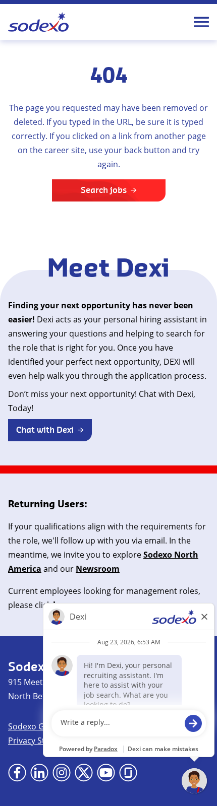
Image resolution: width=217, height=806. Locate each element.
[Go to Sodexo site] (38, 22)
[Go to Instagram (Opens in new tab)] (61, 773)
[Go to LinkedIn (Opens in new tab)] (39, 773)
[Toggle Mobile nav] (201, 22)
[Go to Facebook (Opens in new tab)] (17, 773)
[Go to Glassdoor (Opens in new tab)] (128, 773)
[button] (50, 430)
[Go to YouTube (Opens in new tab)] (106, 773)
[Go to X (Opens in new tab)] (84, 773)
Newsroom (98, 568)
